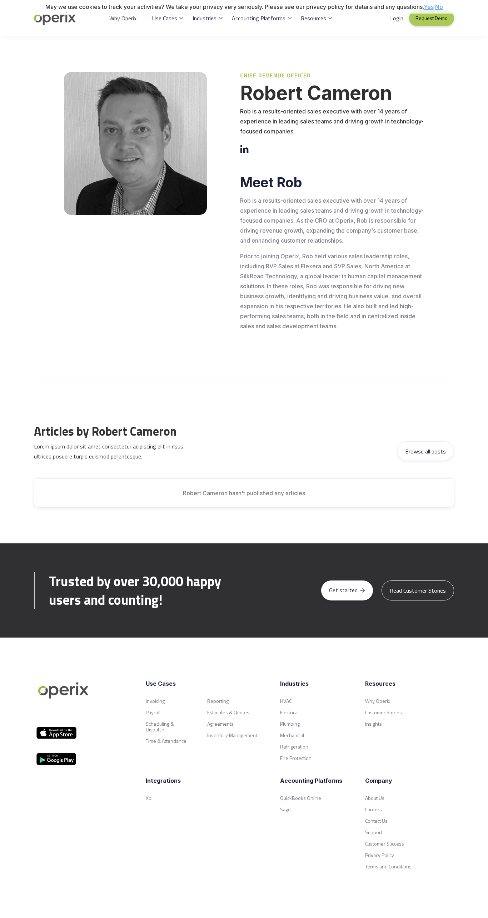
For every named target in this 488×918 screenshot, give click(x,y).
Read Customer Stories (418, 590)
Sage (285, 809)
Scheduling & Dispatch (160, 726)
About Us (374, 798)
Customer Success (384, 843)
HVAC (286, 701)
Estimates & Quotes (228, 712)
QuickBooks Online (300, 798)
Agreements (220, 723)
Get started (347, 590)
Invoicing (155, 701)
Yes (429, 6)
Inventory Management (232, 735)
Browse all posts (425, 451)
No (439, 6)
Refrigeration (294, 746)
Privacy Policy (379, 855)
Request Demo (431, 18)
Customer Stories (383, 712)
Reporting (218, 701)
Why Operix (122, 18)
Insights (373, 723)
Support (373, 832)
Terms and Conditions (388, 866)
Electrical (289, 712)
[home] (59, 18)
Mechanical (292, 735)
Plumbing (290, 723)
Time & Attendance (166, 741)
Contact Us (376, 821)
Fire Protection (296, 758)
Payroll (153, 712)
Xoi (149, 798)
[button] (168, 18)
